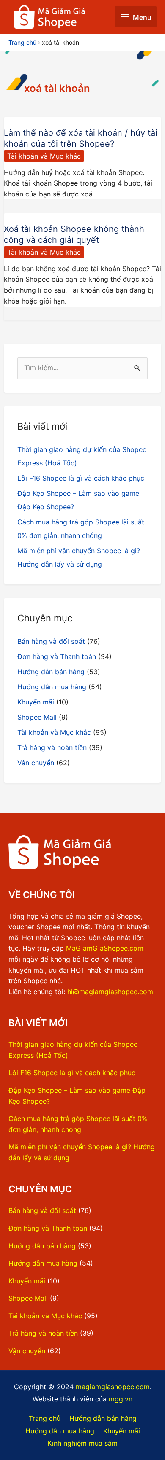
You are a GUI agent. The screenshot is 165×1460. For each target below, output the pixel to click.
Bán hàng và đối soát (51, 641)
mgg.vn (120, 1399)
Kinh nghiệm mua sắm (82, 1443)
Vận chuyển (35, 762)
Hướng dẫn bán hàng (51, 671)
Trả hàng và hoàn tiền (52, 747)
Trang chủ (44, 1418)
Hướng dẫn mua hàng (51, 687)
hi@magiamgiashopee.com (110, 991)
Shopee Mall (37, 717)
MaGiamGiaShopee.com (104, 948)
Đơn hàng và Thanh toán (56, 656)
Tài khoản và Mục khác (44, 156)
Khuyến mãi (35, 702)
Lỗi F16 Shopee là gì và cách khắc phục (80, 478)
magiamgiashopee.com (113, 1386)
